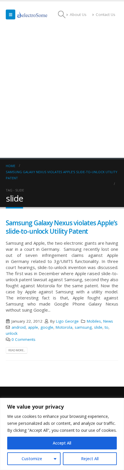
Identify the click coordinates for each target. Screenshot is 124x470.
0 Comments (23, 339)
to (106, 327)
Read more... (16, 350)
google (46, 327)
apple (33, 327)
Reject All (90, 458)
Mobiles (94, 321)
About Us (78, 14)
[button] (10, 14)
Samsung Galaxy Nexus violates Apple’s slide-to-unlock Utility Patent (61, 227)
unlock (12, 333)
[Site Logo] (32, 14)
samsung (83, 327)
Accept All (62, 443)
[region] (62, 434)
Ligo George (67, 321)
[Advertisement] (62, 92)
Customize (32, 458)
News (108, 321)
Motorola (64, 327)
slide (98, 327)
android (19, 327)
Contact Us (105, 14)
